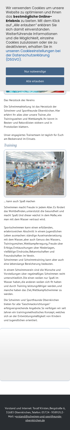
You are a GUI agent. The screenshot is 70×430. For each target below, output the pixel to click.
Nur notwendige (35, 71)
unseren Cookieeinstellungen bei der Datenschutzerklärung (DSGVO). (33, 55)
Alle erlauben (35, 81)
